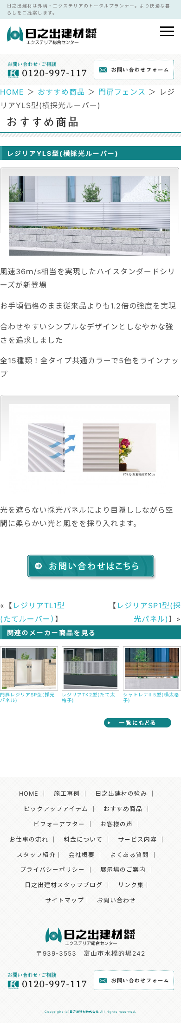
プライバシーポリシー (52, 869)
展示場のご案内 (123, 869)
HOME (12, 92)
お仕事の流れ (28, 839)
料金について (83, 839)
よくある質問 (129, 854)
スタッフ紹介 (36, 854)
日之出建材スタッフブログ (64, 884)
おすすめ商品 (61, 92)
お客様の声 (116, 824)
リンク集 (131, 884)
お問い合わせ (116, 900)
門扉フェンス (122, 92)
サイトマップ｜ (67, 900)
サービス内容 (137, 839)
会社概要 (82, 854)
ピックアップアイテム (56, 808)
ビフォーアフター (59, 824)
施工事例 (67, 793)
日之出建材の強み (121, 793)
